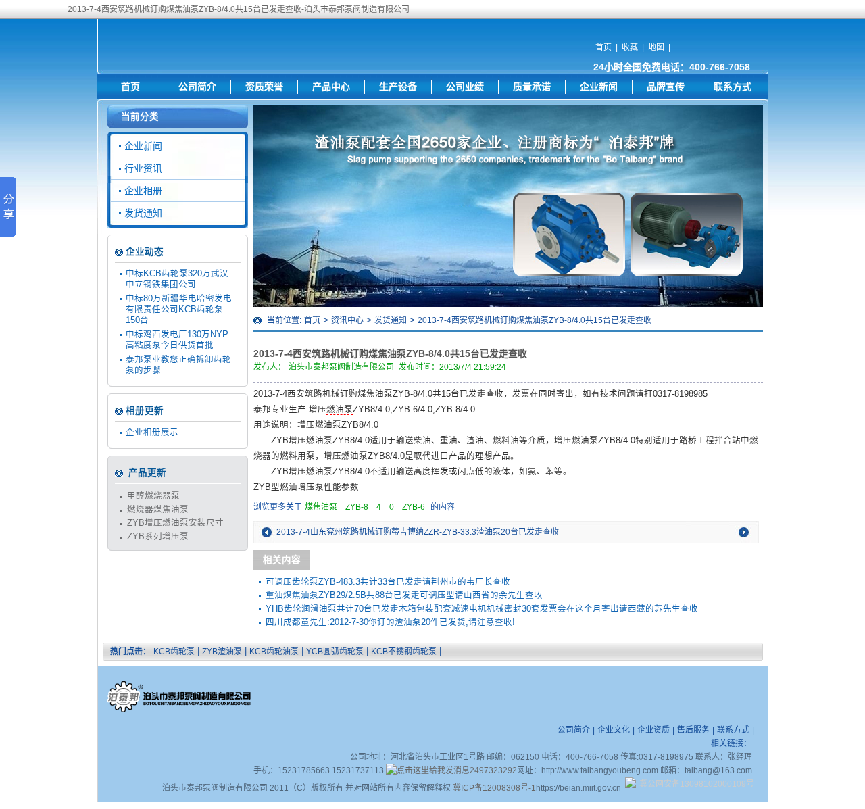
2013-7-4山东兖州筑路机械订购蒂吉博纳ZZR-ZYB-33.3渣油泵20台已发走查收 (417, 532)
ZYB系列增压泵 (158, 536)
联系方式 (732, 86)
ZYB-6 (413, 507)
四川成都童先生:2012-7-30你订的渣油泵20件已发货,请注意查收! (390, 622)
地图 (656, 47)
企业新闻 (599, 86)
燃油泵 (339, 409)
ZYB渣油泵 (222, 651)
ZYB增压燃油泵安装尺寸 (175, 523)
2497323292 (493, 770)
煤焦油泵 (375, 394)
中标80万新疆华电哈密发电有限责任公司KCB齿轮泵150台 (179, 309)
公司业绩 (465, 86)
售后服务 (693, 730)
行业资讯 (143, 168)
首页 (603, 47)
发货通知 (390, 320)
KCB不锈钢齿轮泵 (404, 651)
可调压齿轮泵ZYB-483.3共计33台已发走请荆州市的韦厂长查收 (388, 582)
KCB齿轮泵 (174, 651)
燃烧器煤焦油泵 (158, 509)
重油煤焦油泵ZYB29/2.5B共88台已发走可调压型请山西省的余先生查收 (404, 595)
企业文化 (613, 730)
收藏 (630, 47)
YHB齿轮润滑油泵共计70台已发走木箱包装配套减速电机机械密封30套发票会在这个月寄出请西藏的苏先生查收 (482, 609)
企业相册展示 (152, 432)
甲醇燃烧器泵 (153, 496)
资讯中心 (347, 320)
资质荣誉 (264, 86)
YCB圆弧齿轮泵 (335, 651)
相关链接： (731, 743)
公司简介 (197, 86)
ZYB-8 (356, 507)
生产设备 (398, 86)
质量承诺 (532, 86)
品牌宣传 (666, 86)
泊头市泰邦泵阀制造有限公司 (341, 367)
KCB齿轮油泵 (274, 651)
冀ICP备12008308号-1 (494, 788)
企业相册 (143, 190)
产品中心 (331, 86)
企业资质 (653, 730)
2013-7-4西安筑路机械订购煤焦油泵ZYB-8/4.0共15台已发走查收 (534, 320)
